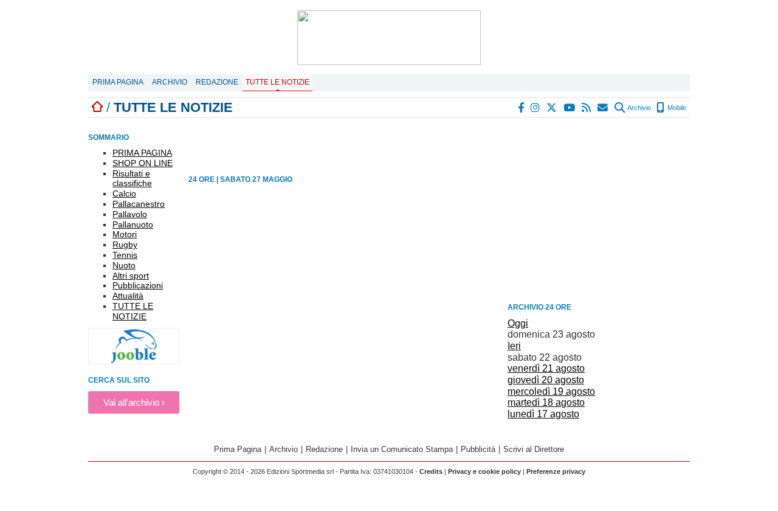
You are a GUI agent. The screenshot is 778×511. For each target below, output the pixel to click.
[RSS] (587, 107)
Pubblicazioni (137, 285)
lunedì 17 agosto (543, 414)
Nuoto (124, 265)
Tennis (124, 255)
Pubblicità (478, 449)
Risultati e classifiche (132, 179)
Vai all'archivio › (134, 402)
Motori (124, 234)
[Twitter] (552, 107)
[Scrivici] (603, 107)
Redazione (217, 82)
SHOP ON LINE (142, 163)
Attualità (127, 296)
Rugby (124, 244)
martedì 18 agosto (546, 402)
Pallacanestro (138, 204)
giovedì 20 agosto (546, 380)
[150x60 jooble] (133, 361)
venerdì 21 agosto (546, 368)
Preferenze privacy (555, 471)
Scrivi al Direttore (533, 449)
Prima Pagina (117, 82)
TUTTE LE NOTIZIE (132, 311)
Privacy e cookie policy (484, 471)
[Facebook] (521, 107)
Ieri (514, 346)
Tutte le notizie (277, 82)
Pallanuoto (132, 224)
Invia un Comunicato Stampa (402, 449)
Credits (430, 471)
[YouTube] (569, 107)
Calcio (124, 193)
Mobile (676, 107)
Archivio (169, 82)
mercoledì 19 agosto (551, 391)
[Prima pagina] (97, 107)
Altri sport (130, 275)
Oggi (518, 323)
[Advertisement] (599, 212)
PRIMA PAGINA (142, 153)
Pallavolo (129, 214)
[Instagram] (536, 107)
